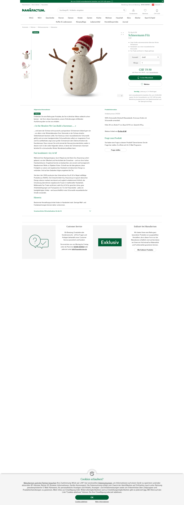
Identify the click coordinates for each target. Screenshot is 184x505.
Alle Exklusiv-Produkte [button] (145, 250)
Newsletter (44, 4)
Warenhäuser (26, 4)
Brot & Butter (36, 4)
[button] (122, 33)
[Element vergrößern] (121, 95)
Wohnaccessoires (43, 27)
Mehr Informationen (102, 502)
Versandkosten (153, 72)
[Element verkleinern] (118, 95)
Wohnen (33, 27)
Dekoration (54, 27)
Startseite (25, 27)
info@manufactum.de (79, 249)
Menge (135, 63)
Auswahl (135, 57)
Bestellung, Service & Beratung (135, 4)
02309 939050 (79, 247)
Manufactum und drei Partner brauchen (40, 483)
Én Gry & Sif (122, 131)
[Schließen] (162, 1)
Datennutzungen (105, 483)
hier (144, 490)
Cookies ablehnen (81, 502)
